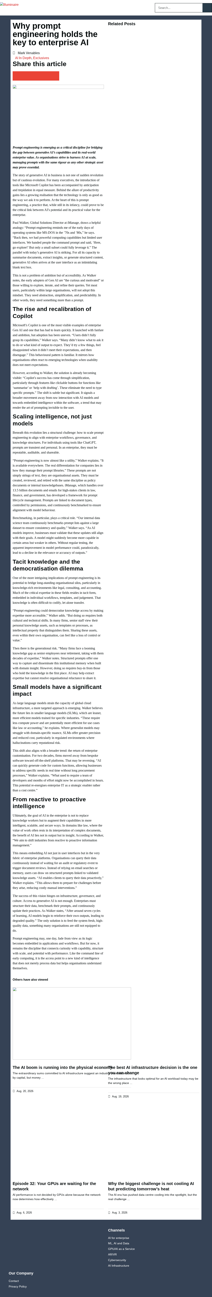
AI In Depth (23, 58)
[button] (91, 7)
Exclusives (41, 58)
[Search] (207, 7)
